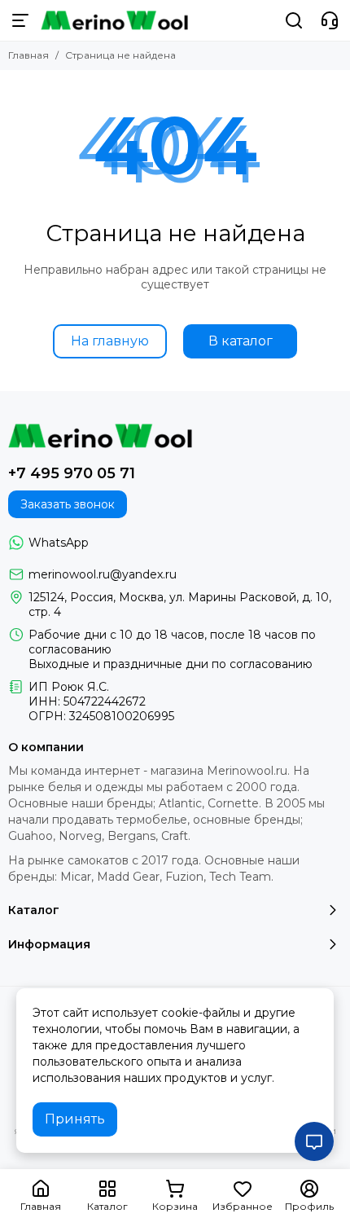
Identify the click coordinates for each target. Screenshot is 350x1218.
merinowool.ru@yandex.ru (102, 574)
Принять (75, 1119)
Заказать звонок (67, 504)
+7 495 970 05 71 (71, 473)
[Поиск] (294, 20)
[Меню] (20, 20)
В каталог (240, 341)
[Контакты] (330, 20)
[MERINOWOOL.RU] (114, 20)
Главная (28, 55)
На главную (110, 341)
